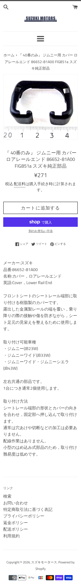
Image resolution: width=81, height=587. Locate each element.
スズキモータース (44, 562)
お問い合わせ (15, 503)
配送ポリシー (15, 529)
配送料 (19, 184)
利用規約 (11, 536)
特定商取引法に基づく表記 (27, 509)
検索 (7, 496)
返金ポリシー (15, 522)
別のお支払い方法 (41, 231)
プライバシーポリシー (23, 516)
